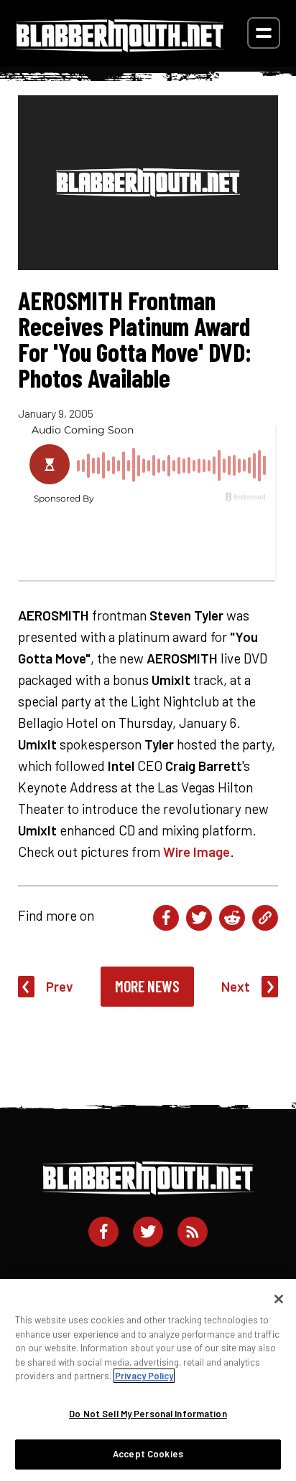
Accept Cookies (148, 1454)
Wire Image (196, 851)
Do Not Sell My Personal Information (148, 1413)
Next (235, 986)
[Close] (279, 1299)
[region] (148, 1380)
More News (147, 986)
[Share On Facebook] (166, 918)
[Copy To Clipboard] (265, 918)
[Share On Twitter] (199, 918)
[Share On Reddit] (232, 918)
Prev (59, 986)
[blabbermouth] (120, 47)
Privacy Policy (144, 1375)
